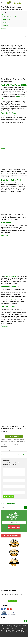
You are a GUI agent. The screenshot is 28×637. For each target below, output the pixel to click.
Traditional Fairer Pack (7, 20)
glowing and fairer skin (10, 276)
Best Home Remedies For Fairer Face (9, 16)
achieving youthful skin (14, 300)
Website (4, 490)
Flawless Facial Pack (7, 23)
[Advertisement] (12, 67)
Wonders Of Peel (6, 25)
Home (2, 625)
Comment (5, 466)
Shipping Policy (23, 625)
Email (4, 484)
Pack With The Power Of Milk (9, 17)
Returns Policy (14, 625)
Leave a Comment (14, 436)
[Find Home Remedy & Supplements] (14, 2)
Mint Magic (5, 22)
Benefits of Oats (6, 19)
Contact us (7, 625)
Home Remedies (18, 450)
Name (4, 478)
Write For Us (14, 626)
